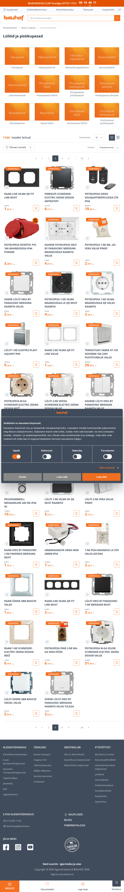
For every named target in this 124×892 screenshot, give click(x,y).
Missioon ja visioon (104, 754)
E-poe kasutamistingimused (14, 761)
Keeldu (22, 477)
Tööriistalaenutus (42, 765)
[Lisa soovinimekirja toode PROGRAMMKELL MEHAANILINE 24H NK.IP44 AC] (7, 493)
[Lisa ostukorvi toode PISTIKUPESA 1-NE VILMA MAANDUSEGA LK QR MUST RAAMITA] (76, 314)
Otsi (117, 18)
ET (120, 9)
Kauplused (12, 9)
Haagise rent (40, 759)
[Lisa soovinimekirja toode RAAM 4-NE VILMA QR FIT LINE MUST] (47, 595)
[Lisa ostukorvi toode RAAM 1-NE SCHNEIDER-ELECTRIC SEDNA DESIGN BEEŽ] (36, 662)
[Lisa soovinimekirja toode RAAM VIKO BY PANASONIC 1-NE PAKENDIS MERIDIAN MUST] (7, 544)
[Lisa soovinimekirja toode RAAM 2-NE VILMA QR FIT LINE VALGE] (47, 344)
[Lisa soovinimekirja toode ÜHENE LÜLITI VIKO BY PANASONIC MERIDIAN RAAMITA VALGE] (7, 293)
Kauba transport (42, 754)
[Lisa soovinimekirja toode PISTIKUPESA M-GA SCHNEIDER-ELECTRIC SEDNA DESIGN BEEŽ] (7, 395)
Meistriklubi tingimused (76, 765)
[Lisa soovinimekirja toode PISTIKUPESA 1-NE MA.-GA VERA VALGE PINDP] (87, 238)
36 (82, 158)
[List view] (118, 138)
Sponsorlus (100, 801)
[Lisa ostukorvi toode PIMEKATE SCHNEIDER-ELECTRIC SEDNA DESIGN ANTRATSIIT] (76, 208)
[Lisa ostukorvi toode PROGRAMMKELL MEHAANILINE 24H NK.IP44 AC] (36, 513)
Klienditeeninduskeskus (15, 754)
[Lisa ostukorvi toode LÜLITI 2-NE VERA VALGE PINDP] (117, 513)
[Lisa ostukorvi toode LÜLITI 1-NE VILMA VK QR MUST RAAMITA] (76, 513)
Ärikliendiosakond (104, 785)
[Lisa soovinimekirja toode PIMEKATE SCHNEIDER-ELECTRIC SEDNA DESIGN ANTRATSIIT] (47, 187)
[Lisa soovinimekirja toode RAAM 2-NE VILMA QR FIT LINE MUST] (7, 187)
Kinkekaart (39, 781)
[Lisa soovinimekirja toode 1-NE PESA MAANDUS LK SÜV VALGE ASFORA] (87, 544)
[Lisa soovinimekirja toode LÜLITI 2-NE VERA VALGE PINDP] (87, 493)
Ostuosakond (101, 779)
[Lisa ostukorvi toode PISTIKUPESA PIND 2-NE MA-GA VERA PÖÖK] (76, 662)
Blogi (68, 820)
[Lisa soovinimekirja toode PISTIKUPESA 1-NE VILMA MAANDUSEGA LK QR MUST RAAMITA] (47, 293)
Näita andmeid (107, 468)
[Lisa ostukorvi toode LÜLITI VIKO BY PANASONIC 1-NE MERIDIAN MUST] (117, 612)
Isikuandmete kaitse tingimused (105, 767)
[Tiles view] (112, 138)
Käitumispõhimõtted (105, 759)
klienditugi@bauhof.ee (18, 826)
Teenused (88, 9)
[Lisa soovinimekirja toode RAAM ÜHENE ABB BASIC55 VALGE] (7, 595)
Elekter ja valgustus (28, 28)
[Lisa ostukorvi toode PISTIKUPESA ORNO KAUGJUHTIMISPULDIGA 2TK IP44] (117, 208)
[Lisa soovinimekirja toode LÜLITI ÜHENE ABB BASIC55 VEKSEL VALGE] (7, 693)
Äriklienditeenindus (37, 9)
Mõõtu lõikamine (42, 770)
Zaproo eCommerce (62, 874)
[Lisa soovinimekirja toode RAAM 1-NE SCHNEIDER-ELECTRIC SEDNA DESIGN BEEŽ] (7, 642)
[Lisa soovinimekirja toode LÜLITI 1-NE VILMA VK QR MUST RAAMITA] (47, 493)
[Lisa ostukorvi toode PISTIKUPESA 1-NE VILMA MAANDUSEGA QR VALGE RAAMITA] (117, 314)
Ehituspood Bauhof (10, 28)
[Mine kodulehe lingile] (14, 18)
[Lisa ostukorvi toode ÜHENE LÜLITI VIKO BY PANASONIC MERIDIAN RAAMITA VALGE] (36, 314)
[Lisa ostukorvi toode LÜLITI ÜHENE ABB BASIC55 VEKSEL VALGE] (36, 713)
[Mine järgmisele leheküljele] (88, 158)
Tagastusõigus (10, 778)
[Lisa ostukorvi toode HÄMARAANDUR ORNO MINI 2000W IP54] (76, 564)
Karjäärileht (108, 9)
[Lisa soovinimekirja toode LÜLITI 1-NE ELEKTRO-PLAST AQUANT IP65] (7, 344)
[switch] (46, 456)
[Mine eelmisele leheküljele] (36, 158)
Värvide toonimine (43, 776)
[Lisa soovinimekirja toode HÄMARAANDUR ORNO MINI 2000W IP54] (47, 544)
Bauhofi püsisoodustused (77, 759)
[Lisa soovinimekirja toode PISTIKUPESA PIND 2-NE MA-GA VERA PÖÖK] (47, 642)
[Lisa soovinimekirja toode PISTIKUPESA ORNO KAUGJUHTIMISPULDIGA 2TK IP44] (87, 187)
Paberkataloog (74, 825)
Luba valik (62, 477)
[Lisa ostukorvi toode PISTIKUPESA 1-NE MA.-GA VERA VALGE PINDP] (117, 263)
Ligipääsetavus (10, 794)
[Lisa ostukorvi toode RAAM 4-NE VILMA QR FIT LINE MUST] (76, 612)
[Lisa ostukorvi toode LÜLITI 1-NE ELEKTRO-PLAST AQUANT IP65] (36, 364)
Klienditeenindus (65, 9)
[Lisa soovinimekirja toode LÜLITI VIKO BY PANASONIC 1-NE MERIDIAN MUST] (87, 595)
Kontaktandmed (103, 790)
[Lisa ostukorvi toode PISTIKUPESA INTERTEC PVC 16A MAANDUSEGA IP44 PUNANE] (36, 263)
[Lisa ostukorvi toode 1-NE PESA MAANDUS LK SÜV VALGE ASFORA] (117, 564)
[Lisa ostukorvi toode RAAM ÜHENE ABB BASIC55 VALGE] (36, 612)
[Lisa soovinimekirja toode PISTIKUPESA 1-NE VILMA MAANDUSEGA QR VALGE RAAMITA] (87, 293)
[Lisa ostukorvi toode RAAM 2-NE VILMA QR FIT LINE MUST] (36, 208)
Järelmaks (8, 783)
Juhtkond (99, 774)
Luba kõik (101, 477)
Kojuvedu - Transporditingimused (14, 770)
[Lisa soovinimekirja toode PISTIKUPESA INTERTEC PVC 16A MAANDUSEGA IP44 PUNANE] (7, 238)
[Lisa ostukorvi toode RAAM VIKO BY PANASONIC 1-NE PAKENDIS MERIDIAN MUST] (36, 564)
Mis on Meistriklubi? (74, 754)
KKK (5, 788)
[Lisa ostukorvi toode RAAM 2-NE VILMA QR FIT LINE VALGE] (76, 364)
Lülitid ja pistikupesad (48, 28)
